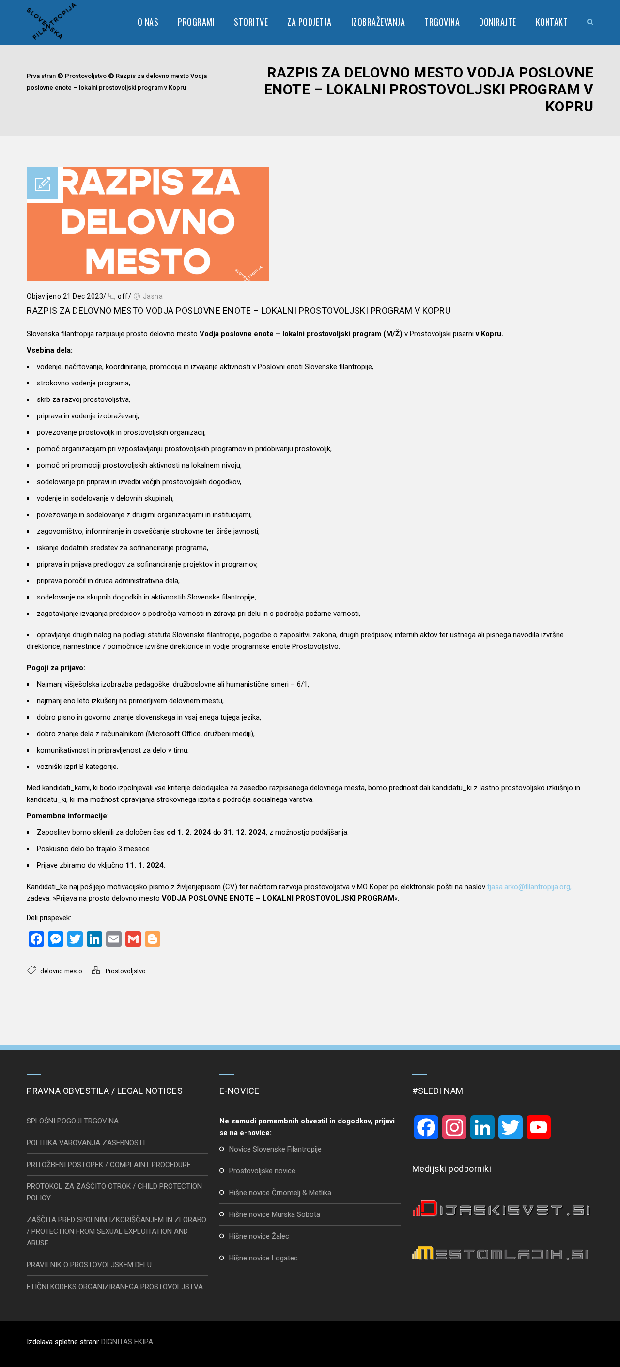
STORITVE (251, 21)
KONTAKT (552, 21)
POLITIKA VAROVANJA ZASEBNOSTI (86, 1142)
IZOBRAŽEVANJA (378, 21)
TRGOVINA (442, 21)
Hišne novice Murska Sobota (274, 1214)
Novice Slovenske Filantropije (275, 1149)
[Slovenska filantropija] (52, 21)
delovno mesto (61, 971)
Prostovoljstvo (86, 75)
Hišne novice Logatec (263, 1258)
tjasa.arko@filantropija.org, (529, 886)
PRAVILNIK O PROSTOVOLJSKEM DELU (89, 1264)
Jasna (153, 296)
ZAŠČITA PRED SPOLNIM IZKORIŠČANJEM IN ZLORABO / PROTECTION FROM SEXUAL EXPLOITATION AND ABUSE (116, 1231)
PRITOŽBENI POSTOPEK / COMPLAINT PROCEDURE (109, 1164)
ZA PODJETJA (309, 21)
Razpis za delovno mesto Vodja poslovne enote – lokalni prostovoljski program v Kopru (238, 311)
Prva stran (41, 75)
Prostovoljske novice (262, 1171)
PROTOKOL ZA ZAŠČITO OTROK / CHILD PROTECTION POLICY (114, 1192)
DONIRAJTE (497, 21)
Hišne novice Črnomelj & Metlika (280, 1192)
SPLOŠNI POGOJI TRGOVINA (73, 1121)
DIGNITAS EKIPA (127, 1341)
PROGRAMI (196, 21)
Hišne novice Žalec (259, 1236)
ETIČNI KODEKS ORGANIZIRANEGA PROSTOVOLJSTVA (115, 1286)
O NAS (148, 21)
